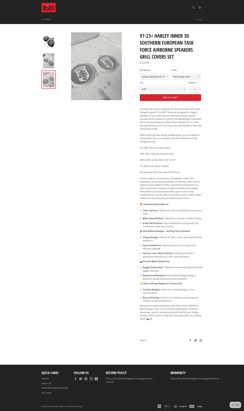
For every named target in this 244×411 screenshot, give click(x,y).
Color (174, 70)
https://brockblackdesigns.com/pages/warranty (194, 378)
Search (45, 378)
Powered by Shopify (74, 406)
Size (141, 83)
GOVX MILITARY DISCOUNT (55, 388)
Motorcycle (145, 70)
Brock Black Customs (56, 406)
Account (199, 19)
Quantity (192, 83)
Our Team (46, 392)
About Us (46, 383)
